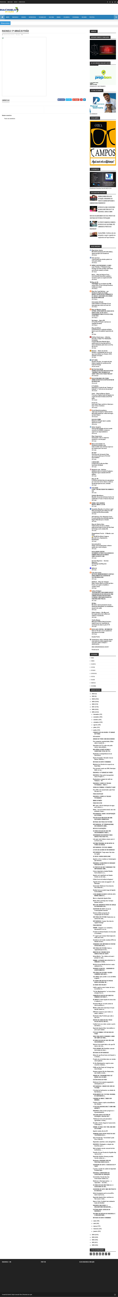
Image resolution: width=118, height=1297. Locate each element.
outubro (95, 719)
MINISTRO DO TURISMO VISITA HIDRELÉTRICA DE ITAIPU (101, 953)
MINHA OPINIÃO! (97, 800)
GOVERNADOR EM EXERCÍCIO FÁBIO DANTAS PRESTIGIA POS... (102, 835)
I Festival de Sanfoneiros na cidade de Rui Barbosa (104, 1091)
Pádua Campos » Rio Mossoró (100, 612)
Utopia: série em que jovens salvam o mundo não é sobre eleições (102, 546)
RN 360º (94, 453)
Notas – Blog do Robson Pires (100, 274)
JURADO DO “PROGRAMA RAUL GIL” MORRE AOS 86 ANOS (103, 1076)
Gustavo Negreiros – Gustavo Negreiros (100, 561)
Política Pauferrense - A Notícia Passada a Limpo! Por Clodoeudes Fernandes (101, 338)
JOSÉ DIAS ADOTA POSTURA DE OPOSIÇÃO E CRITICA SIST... (101, 1115)
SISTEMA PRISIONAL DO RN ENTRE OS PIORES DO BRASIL (103, 844)
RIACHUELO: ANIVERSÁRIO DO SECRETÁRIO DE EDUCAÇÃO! (101, 1173)
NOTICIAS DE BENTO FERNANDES (102, 762)
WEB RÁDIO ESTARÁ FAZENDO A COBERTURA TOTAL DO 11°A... (102, 750)
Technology (42, 17)
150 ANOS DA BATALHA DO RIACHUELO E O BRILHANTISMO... (104, 1214)
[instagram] (110, 2)
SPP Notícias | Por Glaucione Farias (102, 517)
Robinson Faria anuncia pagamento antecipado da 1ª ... (103, 1083)
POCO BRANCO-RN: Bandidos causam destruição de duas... (103, 1049)
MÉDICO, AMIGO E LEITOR (98, 504)
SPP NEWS (95, 360)
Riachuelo (15, 17)
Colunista (67, 17)
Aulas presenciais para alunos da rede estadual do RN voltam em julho (102, 511)
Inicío (7, 17)
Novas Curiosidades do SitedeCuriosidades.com (99, 444)
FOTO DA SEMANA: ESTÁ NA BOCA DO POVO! (103, 1033)
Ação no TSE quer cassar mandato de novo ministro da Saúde (102, 631)
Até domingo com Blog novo (99, 564)
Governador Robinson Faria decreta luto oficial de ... (103, 886)
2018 (93, 704)
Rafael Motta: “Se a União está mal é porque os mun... (103, 957)
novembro (96, 717)
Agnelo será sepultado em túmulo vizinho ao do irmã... (103, 876)
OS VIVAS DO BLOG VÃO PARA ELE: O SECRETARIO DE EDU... (103, 1185)
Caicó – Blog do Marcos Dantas (101, 393)
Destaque (93, 670)
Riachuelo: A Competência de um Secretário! (102, 754)
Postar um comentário (9, 118)
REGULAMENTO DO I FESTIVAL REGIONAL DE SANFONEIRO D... (104, 1095)
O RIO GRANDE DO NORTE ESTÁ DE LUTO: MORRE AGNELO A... (104, 895)
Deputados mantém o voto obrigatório (104, 1142)
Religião (84, 17)
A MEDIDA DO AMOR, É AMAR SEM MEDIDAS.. (102, 1099)
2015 (93, 712)
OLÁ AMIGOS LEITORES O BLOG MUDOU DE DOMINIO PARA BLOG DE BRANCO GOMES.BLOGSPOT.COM (103, 554)
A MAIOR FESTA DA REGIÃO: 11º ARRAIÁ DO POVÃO (104, 733)
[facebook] (107, 2)
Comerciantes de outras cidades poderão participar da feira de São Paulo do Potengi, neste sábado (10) (103, 527)
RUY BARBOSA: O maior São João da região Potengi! (103, 922)
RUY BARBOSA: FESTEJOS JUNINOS (102, 847)
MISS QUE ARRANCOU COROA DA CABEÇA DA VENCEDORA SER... (104, 905)
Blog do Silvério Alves (98, 524)
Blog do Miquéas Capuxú (99, 309)
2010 (93, 1245)
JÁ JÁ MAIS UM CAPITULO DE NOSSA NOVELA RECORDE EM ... (103, 981)
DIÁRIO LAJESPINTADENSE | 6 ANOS (101, 265)
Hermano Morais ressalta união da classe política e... (103, 1004)
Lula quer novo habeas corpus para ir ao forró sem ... (104, 840)
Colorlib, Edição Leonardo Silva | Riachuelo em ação (19, 1294)
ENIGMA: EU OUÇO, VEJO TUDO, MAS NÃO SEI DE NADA (104, 1127)
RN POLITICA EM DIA (97, 369)
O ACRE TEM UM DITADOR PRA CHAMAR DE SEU (103, 490)
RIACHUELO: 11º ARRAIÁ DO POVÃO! (103, 772)
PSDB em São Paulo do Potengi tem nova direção (103, 1068)
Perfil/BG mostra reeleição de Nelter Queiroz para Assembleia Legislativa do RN (102, 331)
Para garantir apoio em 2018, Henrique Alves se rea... (104, 769)
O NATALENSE (95, 462)
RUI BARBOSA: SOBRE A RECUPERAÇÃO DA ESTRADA (104, 814)
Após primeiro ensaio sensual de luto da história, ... (104, 1149)
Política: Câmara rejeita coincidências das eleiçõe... (104, 1103)
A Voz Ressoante (96, 572)
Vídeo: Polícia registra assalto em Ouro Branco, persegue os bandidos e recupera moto (102, 584)
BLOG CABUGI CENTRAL (98, 551)
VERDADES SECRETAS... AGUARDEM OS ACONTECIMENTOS (103, 969)
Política (92, 17)
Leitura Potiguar (96, 591)
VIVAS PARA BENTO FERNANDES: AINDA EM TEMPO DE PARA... (104, 1037)
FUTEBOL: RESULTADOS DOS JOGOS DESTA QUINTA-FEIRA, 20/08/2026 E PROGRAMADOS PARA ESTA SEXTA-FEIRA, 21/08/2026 (103, 313)
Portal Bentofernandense (99, 410)
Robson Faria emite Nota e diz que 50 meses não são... (104, 1045)
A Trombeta (95, 386)
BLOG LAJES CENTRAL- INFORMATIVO (102, 629)
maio (94, 1221)
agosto (95, 725)
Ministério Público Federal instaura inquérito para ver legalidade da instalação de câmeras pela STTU (101, 623)
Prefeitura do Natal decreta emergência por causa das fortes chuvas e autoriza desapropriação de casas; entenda (103, 481)
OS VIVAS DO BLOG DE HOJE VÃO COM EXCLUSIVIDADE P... (103, 1041)
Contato (15, 2)
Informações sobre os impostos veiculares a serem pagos (100, 438)
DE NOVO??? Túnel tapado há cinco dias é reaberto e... (104, 1000)
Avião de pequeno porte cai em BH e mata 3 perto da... (103, 1194)
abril (94, 1223)
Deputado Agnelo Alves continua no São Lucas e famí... (103, 1198)
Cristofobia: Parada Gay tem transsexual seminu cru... (101, 1177)
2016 (93, 709)
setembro (96, 722)
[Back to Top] (115, 1295)
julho (94, 727)
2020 (93, 699)
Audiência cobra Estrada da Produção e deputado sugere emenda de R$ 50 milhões (102, 472)
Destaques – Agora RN (98, 320)
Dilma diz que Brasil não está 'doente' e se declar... (104, 1056)
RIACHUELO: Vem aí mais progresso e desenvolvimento (103, 1111)
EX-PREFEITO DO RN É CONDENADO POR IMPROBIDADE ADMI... (104, 868)
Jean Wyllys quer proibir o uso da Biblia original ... (104, 977)
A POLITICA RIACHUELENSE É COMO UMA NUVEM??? (104, 1107)
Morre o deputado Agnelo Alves (102, 898)
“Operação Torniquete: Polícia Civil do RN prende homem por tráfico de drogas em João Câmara (102, 413)
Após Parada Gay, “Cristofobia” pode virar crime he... (103, 1138)
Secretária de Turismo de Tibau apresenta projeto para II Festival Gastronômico (101, 455)
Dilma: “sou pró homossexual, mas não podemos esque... (104, 810)
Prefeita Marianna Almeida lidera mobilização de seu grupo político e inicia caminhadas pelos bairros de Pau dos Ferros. (102, 344)
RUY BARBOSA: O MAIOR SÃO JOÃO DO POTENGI (103, 1087)
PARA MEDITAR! (97, 925)
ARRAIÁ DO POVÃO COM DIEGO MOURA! (104, 739)
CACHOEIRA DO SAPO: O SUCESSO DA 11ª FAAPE (104, 1165)
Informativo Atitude (97, 302)
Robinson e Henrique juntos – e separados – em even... (102, 1181)
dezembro (96, 714)
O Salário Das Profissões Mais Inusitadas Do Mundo (100, 464)
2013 (93, 1237)
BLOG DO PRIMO (96, 419)
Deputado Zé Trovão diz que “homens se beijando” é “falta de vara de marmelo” (102, 388)
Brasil (59, 17)
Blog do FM (95, 479)
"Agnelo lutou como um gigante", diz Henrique (103, 882)
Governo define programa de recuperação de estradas (101, 913)
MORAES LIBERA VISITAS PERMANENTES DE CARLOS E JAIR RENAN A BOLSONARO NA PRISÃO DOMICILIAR (102, 295)
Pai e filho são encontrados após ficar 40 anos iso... (104, 790)
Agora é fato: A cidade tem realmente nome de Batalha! (104, 1202)
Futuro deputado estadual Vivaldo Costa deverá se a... (103, 872)
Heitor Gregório (96, 427)
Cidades (23, 17)
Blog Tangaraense (97, 436)
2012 (93, 1240)
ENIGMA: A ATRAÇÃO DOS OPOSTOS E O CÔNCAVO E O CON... (104, 961)
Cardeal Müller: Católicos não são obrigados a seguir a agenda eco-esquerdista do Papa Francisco (107, 235)
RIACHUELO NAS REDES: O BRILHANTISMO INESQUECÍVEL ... (103, 1206)
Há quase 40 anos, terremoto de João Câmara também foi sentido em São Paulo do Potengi (102, 363)
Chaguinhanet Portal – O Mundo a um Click (103, 534)
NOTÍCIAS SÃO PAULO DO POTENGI (102, 822)
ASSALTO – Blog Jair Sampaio (100, 582)
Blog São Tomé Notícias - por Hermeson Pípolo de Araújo (100, 292)
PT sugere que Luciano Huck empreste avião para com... (104, 936)
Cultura (51, 17)
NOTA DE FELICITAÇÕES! (99, 828)
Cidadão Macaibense (97, 495)
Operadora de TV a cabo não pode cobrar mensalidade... (102, 746)
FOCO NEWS (95, 488)
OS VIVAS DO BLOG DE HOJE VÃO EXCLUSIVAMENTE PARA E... (102, 831)
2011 (93, 1242)
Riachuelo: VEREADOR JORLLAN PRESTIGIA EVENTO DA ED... (102, 1161)
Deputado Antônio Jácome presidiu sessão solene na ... (103, 1157)
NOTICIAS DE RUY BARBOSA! (101, 1052)
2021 (93, 696)
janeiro (95, 1231)
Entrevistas (32, 17)
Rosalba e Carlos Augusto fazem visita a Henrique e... (104, 1123)
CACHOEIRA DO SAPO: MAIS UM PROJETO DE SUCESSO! (104, 1190)
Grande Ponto (96, 637)
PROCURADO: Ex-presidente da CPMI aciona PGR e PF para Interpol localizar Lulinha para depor (102, 285)
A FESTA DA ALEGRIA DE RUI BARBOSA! (104, 850)
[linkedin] (112, 2)
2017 (93, 707)
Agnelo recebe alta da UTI (100, 1131)
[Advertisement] (44, 135)
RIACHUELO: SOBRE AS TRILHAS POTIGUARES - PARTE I (102, 784)
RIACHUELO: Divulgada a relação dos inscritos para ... (103, 1145)
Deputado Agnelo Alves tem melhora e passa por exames (104, 1029)
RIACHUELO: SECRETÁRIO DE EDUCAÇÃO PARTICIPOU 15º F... (104, 863)
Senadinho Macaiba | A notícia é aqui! (102, 509)
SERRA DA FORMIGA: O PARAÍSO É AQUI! (104, 787)
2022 (93, 694)
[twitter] (115, 2)
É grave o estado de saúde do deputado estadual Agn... (104, 1169)
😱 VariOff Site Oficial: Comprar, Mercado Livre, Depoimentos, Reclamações (100, 537)
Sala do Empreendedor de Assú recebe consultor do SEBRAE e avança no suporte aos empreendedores (102, 430)
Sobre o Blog (10, 2)
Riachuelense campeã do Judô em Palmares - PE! (102, 780)
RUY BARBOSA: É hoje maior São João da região (103, 853)
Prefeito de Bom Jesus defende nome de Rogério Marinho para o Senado (102, 519)
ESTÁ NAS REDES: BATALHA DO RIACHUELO (101, 1210)
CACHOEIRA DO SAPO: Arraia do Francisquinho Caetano (102, 909)
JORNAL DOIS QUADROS (98, 503)
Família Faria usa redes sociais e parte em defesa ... (104, 1024)
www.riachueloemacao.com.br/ (100, 647)
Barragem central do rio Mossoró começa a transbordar (101, 614)
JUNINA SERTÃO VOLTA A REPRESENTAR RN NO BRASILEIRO (103, 380)
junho (95, 730)
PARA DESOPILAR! (98, 794)
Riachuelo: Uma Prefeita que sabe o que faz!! (103, 1016)
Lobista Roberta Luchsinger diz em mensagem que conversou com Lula (101, 304)
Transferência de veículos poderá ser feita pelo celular (102, 260)
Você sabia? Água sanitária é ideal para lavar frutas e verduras (102, 405)
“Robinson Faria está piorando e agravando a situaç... (102, 1119)
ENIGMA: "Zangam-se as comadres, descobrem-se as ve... (103, 928)
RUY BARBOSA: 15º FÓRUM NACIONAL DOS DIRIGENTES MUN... (103, 825)
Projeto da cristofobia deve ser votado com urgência (104, 1060)
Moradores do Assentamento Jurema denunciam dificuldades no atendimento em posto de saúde (102, 606)
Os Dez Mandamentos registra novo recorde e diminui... (103, 1064)
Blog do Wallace (96, 328)
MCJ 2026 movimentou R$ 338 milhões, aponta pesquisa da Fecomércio (102, 252)
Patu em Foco (96, 258)
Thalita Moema (96, 620)
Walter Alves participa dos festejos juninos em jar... (103, 901)
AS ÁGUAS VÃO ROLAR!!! (99, 985)
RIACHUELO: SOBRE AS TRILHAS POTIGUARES (102, 797)
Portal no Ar (95, 649)
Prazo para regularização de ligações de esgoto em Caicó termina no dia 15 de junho (103, 396)
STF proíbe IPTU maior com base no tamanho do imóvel (101, 322)
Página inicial (3, 2)
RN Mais (94, 603)
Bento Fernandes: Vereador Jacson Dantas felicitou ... (103, 758)
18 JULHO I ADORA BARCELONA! (102, 856)
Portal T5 (94, 403)
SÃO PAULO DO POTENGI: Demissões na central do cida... (104, 917)
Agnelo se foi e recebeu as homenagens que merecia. (104, 859)
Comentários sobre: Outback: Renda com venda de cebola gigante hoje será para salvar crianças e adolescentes (102, 642)
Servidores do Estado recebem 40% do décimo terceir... (104, 940)
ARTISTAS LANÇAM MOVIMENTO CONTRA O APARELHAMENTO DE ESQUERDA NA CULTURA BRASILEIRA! (103, 575)
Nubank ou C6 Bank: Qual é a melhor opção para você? (101, 421)
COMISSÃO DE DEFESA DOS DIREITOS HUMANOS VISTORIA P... (103, 996)
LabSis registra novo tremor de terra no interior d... (103, 988)
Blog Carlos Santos (97, 250)
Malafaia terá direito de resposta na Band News (103, 765)
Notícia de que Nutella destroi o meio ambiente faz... (104, 965)
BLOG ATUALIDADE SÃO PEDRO (100, 378)
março (95, 1226)
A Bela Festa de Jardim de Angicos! (103, 879)
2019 (93, 701)
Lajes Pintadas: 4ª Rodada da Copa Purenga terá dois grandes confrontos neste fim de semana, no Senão (102, 268)
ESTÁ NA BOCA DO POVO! (100, 1079)
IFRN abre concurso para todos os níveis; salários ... (103, 1012)
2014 (93, 1234)
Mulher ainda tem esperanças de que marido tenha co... (103, 1008)
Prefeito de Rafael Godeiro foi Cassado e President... (104, 932)
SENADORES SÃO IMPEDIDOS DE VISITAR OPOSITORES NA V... (104, 944)
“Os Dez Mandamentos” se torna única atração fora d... (104, 992)
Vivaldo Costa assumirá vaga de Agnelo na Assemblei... (104, 891)
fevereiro (96, 1229)
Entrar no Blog (22, 2)
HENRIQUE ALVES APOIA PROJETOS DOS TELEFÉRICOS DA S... (104, 1134)
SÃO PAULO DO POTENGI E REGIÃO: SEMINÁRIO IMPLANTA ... (102, 973)
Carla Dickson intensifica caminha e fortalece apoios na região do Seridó (102, 277)
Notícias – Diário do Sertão (99, 351)
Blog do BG (95, 282)
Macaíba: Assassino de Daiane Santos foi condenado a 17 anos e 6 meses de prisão (103, 497)
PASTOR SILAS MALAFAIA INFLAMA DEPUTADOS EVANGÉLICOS (102, 818)
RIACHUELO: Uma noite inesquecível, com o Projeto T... (103, 776)
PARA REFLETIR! (97, 803)
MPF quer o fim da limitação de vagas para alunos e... (103, 806)
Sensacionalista (96, 544)
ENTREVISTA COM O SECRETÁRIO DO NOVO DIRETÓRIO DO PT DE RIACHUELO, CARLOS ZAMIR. (106, 209)
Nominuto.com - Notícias (99, 469)
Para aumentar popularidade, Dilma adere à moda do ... (103, 742)
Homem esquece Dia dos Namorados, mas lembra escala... (103, 1072)
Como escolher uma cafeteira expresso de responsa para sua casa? (102, 447)
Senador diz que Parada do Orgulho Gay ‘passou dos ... (104, 1153)
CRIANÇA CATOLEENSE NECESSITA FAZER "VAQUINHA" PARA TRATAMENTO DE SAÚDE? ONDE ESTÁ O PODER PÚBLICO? (102, 372)
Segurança (75, 17)
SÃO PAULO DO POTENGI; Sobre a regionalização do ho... (102, 949)
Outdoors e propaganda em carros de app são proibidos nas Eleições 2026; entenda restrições (102, 353)
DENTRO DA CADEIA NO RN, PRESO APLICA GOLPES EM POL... (102, 1020)
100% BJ (94, 568)
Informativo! (96, 736)
